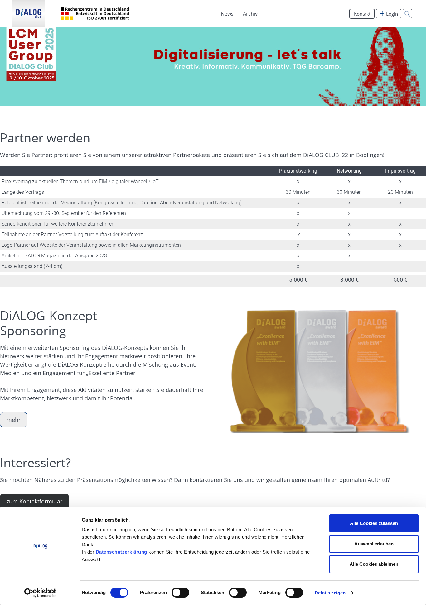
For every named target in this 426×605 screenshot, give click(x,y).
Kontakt (362, 14)
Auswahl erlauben (374, 543)
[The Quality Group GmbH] (28, 13)
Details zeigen (330, 592)
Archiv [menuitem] (250, 13)
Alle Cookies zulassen (374, 523)
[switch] (180, 593)
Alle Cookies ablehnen (374, 564)
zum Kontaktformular (34, 501)
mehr (14, 419)
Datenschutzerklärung (121, 552)
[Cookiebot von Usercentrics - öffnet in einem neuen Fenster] (40, 593)
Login (392, 14)
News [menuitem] (227, 13)
